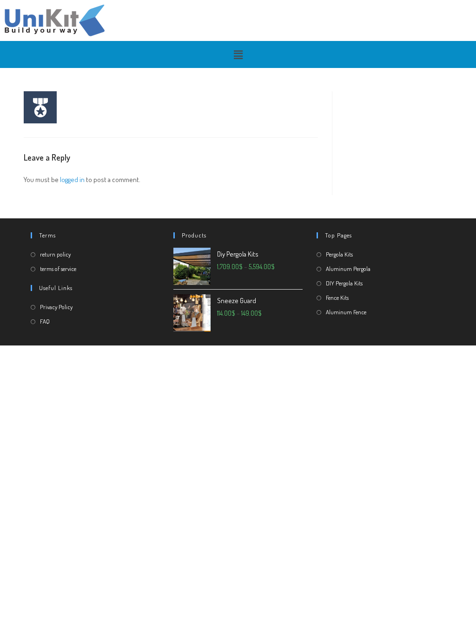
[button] (238, 54)
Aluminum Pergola (348, 268)
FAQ (45, 321)
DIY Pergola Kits (344, 283)
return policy (55, 254)
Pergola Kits (339, 254)
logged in (72, 179)
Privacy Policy (56, 307)
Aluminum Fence (346, 312)
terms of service (58, 268)
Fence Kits (337, 297)
